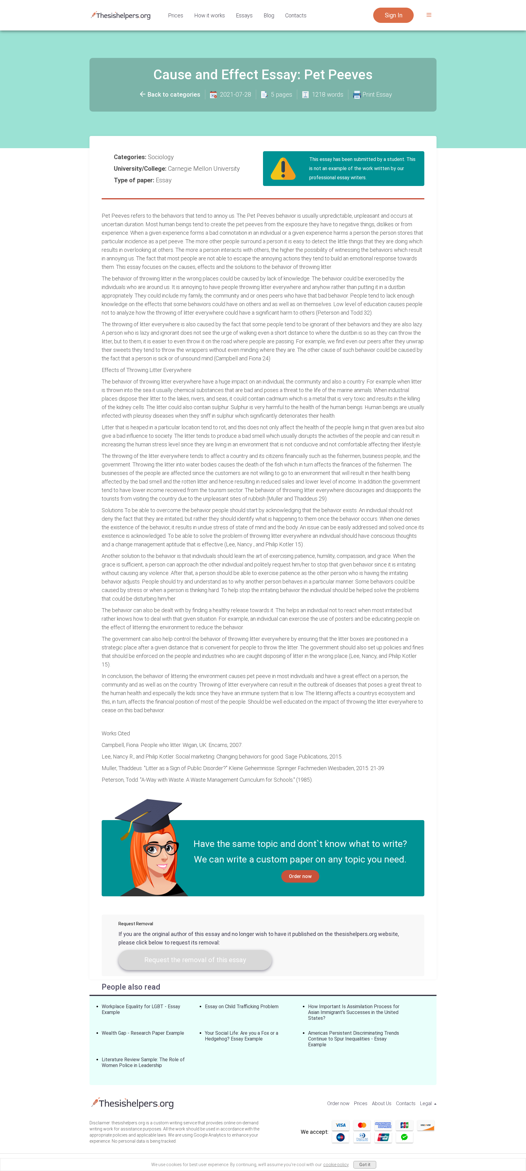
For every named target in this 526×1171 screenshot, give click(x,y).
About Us (381, 1103)
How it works (209, 15)
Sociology (161, 157)
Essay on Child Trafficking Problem (242, 1006)
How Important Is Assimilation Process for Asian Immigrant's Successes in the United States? (353, 1012)
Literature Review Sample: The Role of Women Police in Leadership (143, 1062)
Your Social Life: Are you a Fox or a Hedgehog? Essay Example (241, 1036)
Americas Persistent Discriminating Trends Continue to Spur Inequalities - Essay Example (353, 1039)
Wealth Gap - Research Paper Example (143, 1033)
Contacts (296, 15)
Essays (244, 15)
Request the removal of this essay (195, 960)
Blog (269, 15)
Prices (175, 15)
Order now (300, 876)
